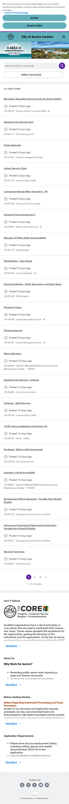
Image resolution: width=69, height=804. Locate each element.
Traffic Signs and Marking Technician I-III (25, 426)
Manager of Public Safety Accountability (25, 238)
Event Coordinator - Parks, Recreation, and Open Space (33, 284)
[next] (46, 577)
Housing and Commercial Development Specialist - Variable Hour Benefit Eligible (30, 527)
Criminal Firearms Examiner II (19, 214)
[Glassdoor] (47, 785)
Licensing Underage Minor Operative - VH (25, 191)
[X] (28, 785)
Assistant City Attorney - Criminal (21, 380)
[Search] (62, 66)
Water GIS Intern (12, 353)
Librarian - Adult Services (17, 403)
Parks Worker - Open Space (18, 261)
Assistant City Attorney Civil (18, 122)
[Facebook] (34, 785)
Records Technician (14, 551)
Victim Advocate (12, 145)
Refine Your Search (31, 74)
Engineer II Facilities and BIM (19, 472)
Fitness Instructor (13, 330)
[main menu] (63, 37)
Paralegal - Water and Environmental (23, 449)
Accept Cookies (34, 25)
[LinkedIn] (22, 785)
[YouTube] (41, 785)
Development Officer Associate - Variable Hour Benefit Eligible (33, 500)
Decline (34, 18)
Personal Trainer (13, 307)
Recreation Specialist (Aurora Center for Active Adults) (32, 99)
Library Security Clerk (15, 168)
